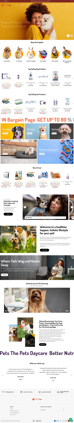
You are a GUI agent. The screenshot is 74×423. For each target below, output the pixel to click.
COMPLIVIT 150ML (19, 84)
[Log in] (69, 5)
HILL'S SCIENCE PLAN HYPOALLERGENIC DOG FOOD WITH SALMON (55, 83)
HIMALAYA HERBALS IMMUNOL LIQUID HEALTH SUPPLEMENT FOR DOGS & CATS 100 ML (18, 184)
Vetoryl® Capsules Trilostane (67, 83)
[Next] (71, 36)
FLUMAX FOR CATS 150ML (55, 109)
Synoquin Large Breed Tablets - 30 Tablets (6, 85)
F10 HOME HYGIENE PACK (43, 184)
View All (8, 214)
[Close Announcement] (72, 1)
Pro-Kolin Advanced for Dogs (43, 83)
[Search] (66, 5)
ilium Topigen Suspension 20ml (67, 182)
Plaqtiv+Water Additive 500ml (31, 83)
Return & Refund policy (14, 412)
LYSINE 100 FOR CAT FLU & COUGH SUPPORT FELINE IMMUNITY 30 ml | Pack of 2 (6, 110)
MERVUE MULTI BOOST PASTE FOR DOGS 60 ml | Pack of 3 (55, 184)
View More (44, 250)
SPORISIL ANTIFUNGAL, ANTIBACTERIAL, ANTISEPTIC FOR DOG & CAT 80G (6, 184)
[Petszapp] (6, 5)
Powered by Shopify (16, 420)
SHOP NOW (29, 133)
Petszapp (10, 420)
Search (11, 408)
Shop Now (5, 35)
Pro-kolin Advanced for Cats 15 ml (31, 109)
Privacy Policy (13, 414)
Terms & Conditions (14, 410)
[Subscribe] (63, 409)
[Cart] (72, 5)
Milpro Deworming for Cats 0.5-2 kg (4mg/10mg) (18, 110)
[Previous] (68, 36)
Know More (42, 344)
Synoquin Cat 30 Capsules (43, 110)
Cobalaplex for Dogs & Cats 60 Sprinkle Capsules (67, 109)
